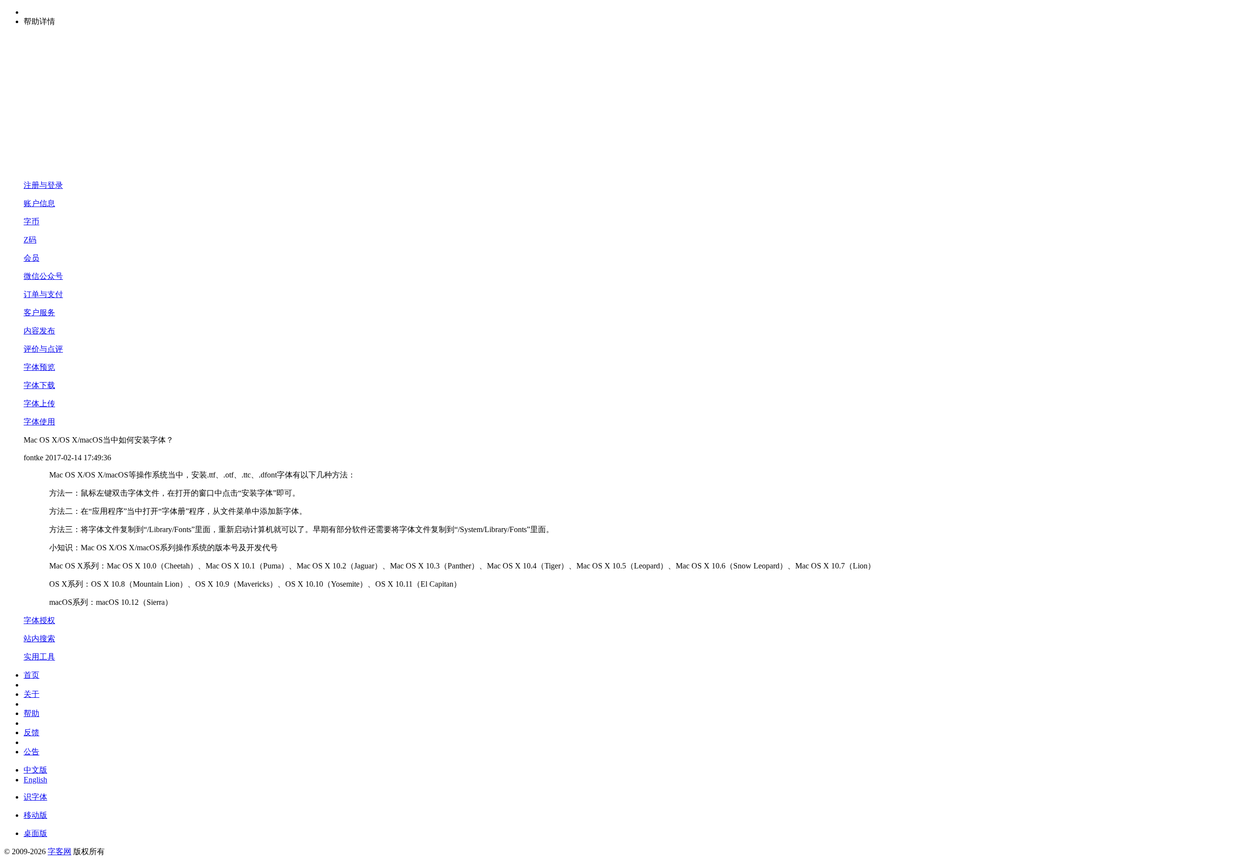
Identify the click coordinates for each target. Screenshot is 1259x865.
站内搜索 (39, 638)
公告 (31, 751)
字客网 (59, 851)
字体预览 (39, 367)
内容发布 (39, 331)
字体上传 (39, 403)
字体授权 (39, 620)
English (35, 780)
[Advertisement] (629, 104)
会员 (31, 258)
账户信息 (39, 203)
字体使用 (39, 422)
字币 (31, 221)
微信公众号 (43, 276)
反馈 (31, 732)
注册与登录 (43, 185)
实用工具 (39, 657)
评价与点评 (43, 349)
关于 (31, 694)
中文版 (35, 770)
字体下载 (39, 385)
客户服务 (39, 312)
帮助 (31, 713)
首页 (31, 675)
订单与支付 (43, 294)
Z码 (30, 240)
